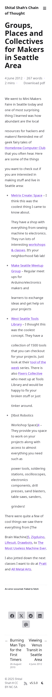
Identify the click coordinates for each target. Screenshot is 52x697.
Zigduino (38, 537)
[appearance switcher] (42, 683)
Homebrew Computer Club (25, 148)
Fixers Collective (30, 373)
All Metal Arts (21, 569)
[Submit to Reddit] (31, 615)
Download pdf (34, 83)
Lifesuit (10, 542)
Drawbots (24, 542)
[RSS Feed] (25, 683)
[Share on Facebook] (12, 615)
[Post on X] (21, 615)
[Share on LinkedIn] (40, 615)
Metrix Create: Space (26, 195)
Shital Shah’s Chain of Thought (22, 10)
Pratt (43, 563)
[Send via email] (26, 624)
